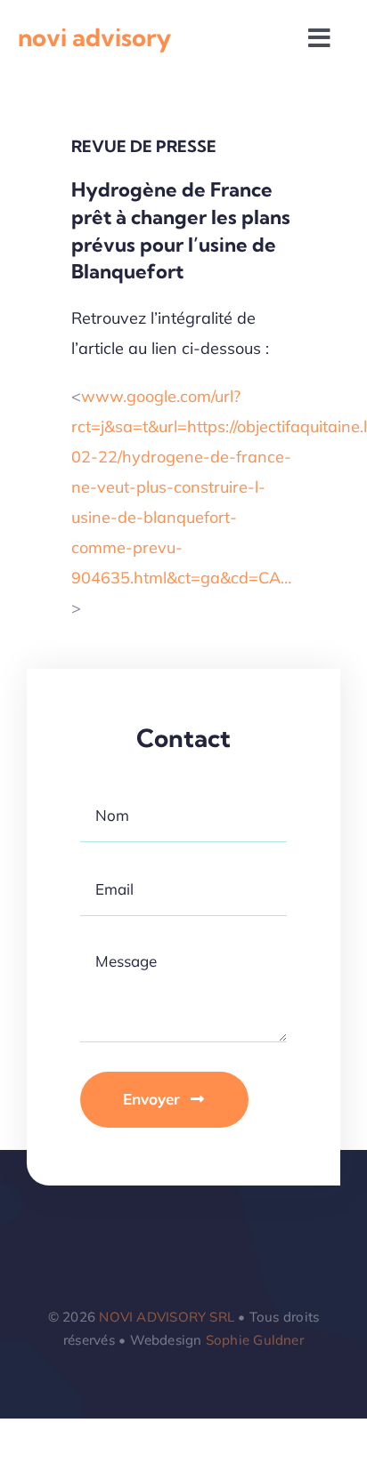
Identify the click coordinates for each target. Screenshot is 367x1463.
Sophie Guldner (255, 1339)
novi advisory (94, 37)
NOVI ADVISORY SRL (166, 1316)
